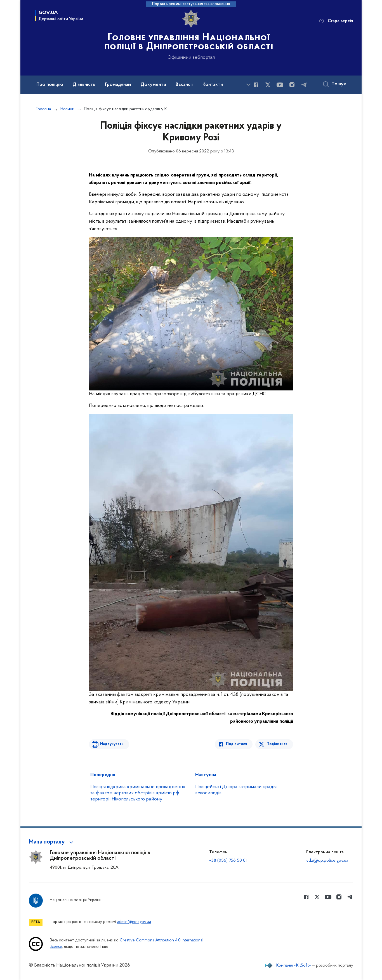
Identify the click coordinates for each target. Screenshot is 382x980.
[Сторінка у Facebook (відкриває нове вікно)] (256, 84)
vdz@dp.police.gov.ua (327, 860)
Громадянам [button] (118, 84)
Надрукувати (112, 744)
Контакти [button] (212, 84)
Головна (43, 109)
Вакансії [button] (184, 84)
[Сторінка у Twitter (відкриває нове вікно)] (268, 84)
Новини (67, 109)
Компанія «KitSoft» (293, 965)
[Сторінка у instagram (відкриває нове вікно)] (292, 84)
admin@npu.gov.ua (134, 922)
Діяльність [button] (84, 84)
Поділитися (236, 744)
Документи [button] (153, 84)
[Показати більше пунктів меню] (248, 85)
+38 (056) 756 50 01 (228, 860)
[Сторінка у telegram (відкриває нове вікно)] (304, 84)
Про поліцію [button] (49, 84)
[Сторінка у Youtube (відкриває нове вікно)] (280, 84)
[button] (52, 842)
